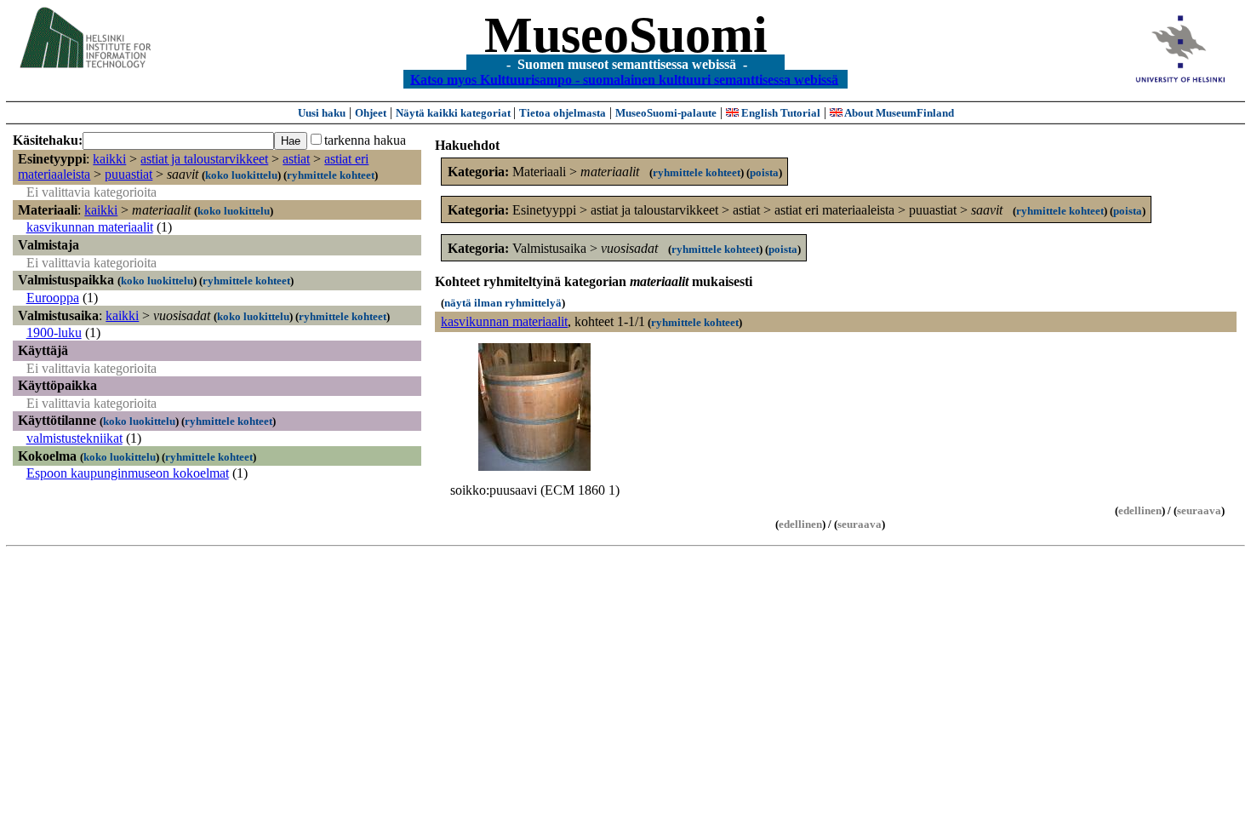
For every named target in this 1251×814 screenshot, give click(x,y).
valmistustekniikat (74, 438)
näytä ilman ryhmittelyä (503, 302)
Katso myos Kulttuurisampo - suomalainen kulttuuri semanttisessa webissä (624, 79)
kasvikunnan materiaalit (89, 227)
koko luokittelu (241, 175)
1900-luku (54, 332)
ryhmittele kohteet (330, 175)
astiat (296, 159)
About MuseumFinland (898, 112)
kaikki (109, 159)
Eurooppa (52, 297)
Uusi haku (322, 112)
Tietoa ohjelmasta (562, 112)
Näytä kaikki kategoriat (454, 112)
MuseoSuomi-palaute (666, 112)
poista (764, 172)
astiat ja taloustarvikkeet (204, 159)
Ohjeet (370, 112)
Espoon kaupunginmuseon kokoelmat (127, 473)
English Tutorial (779, 112)
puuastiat (128, 174)
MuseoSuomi (626, 35)
